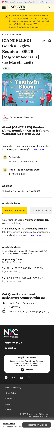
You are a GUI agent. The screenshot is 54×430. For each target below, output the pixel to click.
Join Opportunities (13, 34)
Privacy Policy (10, 393)
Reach (7, 404)
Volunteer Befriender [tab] (14, 210)
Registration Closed (36, 424)
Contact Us (10, 348)
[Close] (50, 29)
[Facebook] (6, 377)
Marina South (9, 423)
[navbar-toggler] (3, 8)
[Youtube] (21, 377)
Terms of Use (10, 398)
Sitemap (7, 409)
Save (49, 40)
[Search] (49, 8)
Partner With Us (13, 342)
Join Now (29, 370)
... (37, 149)
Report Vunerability (12, 387)
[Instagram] (14, 377)
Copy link (43, 40)
